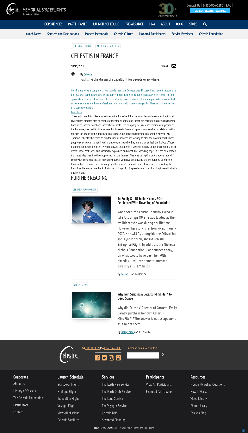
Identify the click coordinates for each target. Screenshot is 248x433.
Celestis (88, 74)
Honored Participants (152, 34)
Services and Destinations (63, 34)
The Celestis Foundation (28, 397)
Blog (179, 23)
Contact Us (193, 5)
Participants (77, 23)
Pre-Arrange (134, 23)
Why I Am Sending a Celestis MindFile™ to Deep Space (145, 296)
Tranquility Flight (68, 398)
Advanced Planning (114, 420)
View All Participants (159, 384)
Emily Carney (128, 332)
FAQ (228, 5)
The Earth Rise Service (115, 384)
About (165, 23)
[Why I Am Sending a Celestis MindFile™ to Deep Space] (91, 305)
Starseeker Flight (68, 384)
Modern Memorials (96, 34)
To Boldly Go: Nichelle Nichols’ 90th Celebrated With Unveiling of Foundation (144, 200)
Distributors (20, 405)
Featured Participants (159, 391)
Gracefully (76, 112)
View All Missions (68, 413)
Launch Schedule (106, 23)
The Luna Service (112, 398)
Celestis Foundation (211, 34)
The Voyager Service (114, 405)
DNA (152, 23)
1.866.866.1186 (112, 348)
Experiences (53, 23)
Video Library (198, 398)
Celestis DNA (110, 413)
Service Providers (182, 34)
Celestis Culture (123, 34)
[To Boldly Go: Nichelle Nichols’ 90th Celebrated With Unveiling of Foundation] (91, 209)
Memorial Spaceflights (44, 10)
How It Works (198, 391)
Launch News (33, 34)
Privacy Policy (126, 428)
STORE (193, 23)
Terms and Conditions (144, 428)
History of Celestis (24, 391)
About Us (19, 383)
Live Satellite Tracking (210, 11)
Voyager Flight (66, 405)
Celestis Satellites (68, 420)
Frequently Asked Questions (207, 384)
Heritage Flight (67, 391)
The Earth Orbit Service (116, 391)
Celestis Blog (198, 413)
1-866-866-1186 (213, 5)
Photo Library (198, 405)
